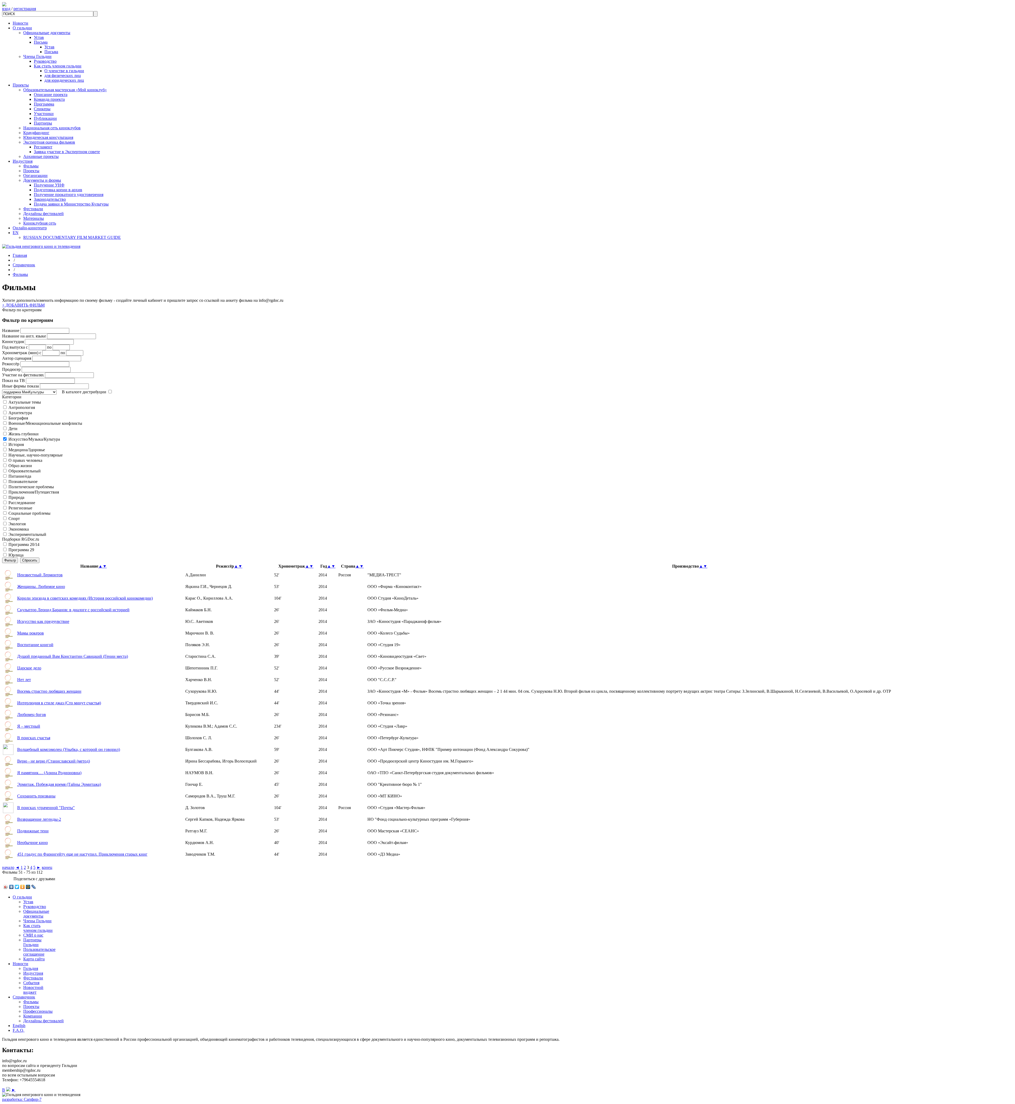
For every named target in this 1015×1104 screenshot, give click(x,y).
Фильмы (31, 166)
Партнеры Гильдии (32, 942)
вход (6, 8)
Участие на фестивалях (23, 375)
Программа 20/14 (23, 544)
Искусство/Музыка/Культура (34, 439)
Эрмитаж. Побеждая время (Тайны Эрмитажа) (59, 784)
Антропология (21, 407)
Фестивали (33, 209)
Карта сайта (34, 959)
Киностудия (13, 341)
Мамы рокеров (30, 633)
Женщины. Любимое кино (41, 586)
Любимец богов (31, 714)
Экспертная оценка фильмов (49, 142)
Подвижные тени (33, 831)
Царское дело (29, 668)
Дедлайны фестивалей (43, 213)
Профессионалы (38, 1011)
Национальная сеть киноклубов (52, 128)
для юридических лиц (64, 80)
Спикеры (42, 109)
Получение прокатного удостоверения (68, 194)
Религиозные (20, 508)
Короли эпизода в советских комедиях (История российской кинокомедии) (85, 598)
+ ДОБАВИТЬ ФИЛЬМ (23, 305)
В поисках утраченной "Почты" (46, 807)
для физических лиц (62, 75)
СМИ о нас (33, 935)
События (31, 982)
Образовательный (24, 471)
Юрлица (16, 555)
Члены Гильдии (37, 56)
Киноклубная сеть (39, 223)
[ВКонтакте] (11, 886)
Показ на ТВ (13, 380)
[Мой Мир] (28, 886)
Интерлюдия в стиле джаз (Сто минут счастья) (59, 703)
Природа (16, 497)
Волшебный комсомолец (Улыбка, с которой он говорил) (68, 749)
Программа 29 (21, 550)
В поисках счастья (33, 738)
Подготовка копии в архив (58, 190)
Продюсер (11, 369)
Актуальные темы (24, 402)
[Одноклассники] (22, 886)
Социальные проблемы (29, 513)
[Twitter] (17, 886)
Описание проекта (50, 94)
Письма (41, 42)
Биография (18, 418)
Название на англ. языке (24, 336)
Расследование (21, 502)
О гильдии (22, 28)
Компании (32, 1016)
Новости (20, 23)
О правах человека (25, 460)
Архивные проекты (41, 156)
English (19, 1025)
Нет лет (24, 679)
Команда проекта (49, 99)
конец (47, 867)
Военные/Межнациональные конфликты (45, 423)
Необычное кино (32, 842)
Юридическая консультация (48, 137)
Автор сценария (16, 358)
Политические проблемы (31, 487)
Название (10, 330)
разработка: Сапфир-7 (21, 1099)
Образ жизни (20, 465)
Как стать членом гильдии (57, 66)
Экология (17, 524)
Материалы (33, 218)
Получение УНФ (49, 185)
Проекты (21, 85)
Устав (39, 37)
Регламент (43, 147)
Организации (35, 175)
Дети (12, 428)
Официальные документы (46, 32)
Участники (44, 113)
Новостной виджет (33, 989)
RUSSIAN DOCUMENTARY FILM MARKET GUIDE (72, 237)
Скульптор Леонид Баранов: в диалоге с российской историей (73, 610)
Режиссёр (10, 364)
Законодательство (50, 199)
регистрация (24, 8)
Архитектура (20, 412)
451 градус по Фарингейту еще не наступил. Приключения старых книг (82, 854)
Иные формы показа (20, 386)
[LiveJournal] (33, 886)
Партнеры (43, 123)
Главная (20, 255)
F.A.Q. (18, 1030)
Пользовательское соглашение (39, 951)
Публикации (45, 118)
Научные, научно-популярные (35, 455)
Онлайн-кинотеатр (30, 228)
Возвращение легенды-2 (39, 819)
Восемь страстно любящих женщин (49, 691)
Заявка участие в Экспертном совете (67, 151)
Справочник (24, 265)
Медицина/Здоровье (26, 450)
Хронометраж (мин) (20, 352)
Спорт (14, 518)
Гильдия (30, 968)
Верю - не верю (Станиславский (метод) (53, 761)
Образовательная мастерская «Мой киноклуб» (65, 90)
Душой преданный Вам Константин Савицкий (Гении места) (72, 656)
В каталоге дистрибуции (84, 392)
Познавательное (23, 481)
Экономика (18, 529)
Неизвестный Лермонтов (40, 575)
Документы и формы (42, 180)
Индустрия (23, 161)
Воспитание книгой (35, 644)
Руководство (45, 61)
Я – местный (28, 726)
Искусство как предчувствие (43, 621)
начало (8, 867)
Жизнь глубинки (23, 434)
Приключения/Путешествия (33, 492)
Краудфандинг (36, 132)
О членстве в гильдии (64, 71)
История (16, 444)
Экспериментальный (27, 534)
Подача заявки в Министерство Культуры (71, 204)
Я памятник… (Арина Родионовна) (49, 772)
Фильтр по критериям (21, 310)
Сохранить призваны (36, 796)
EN (16, 232)
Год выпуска (13, 347)
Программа (44, 104)
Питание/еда (19, 476)
